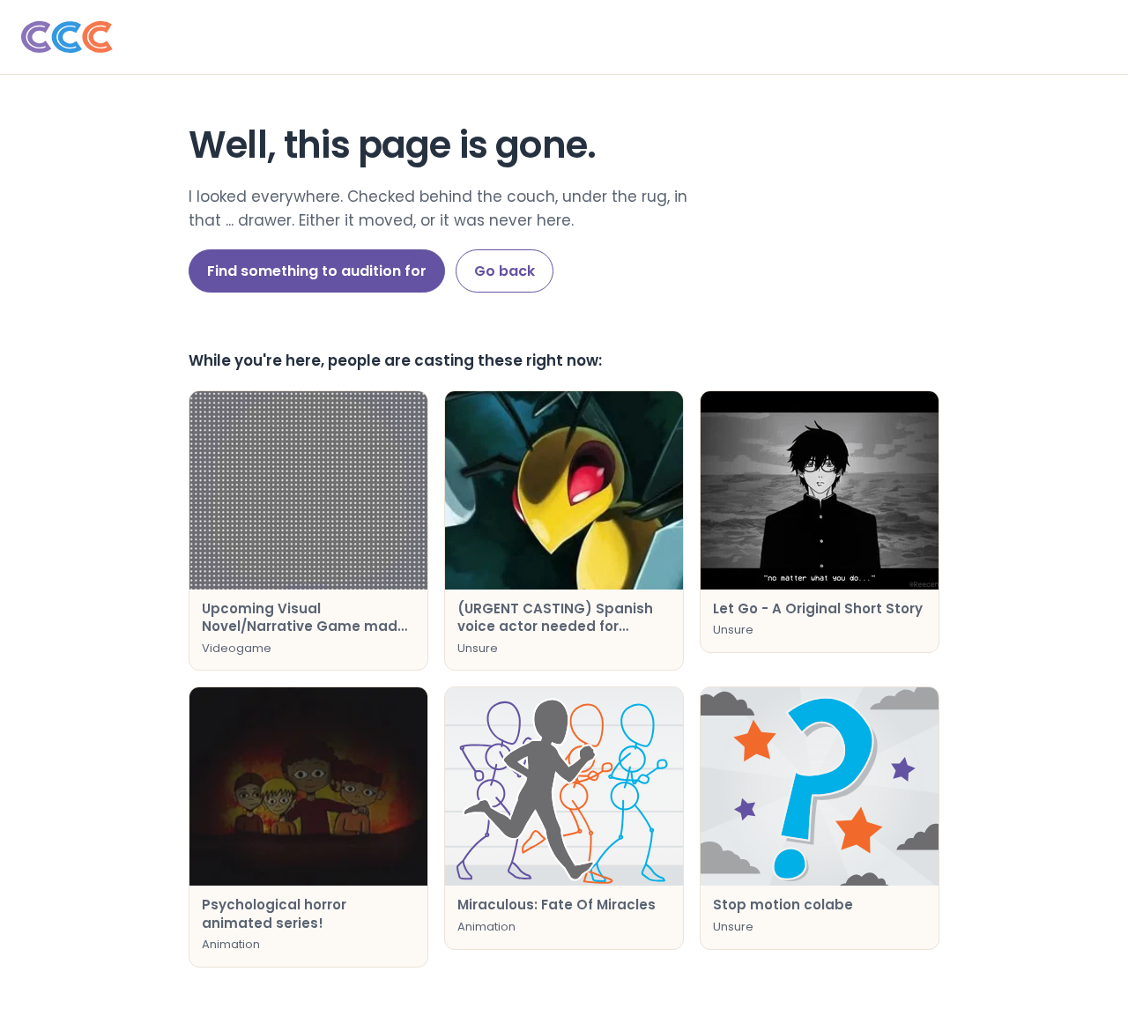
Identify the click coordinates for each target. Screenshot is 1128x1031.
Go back (504, 271)
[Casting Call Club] (564, 37)
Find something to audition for (317, 271)
